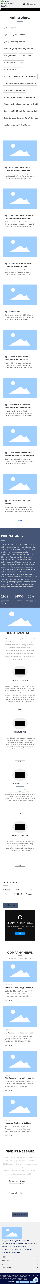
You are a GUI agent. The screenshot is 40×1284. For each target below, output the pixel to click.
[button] (19, 520)
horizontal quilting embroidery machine (18, 49)
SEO (14, 1278)
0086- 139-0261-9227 (26, 1249)
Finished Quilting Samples (13, 62)
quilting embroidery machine (14, 42)
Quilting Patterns (26, 56)
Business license (22, 1278)
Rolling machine (10, 56)
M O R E (20, 710)
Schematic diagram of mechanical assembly (20, 76)
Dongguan (8, 1278)
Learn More (8, 1000)
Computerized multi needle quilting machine (20, 83)
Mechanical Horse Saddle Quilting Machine (19, 97)
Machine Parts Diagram (12, 69)
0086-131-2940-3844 (10, 1249)
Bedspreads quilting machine (14, 90)
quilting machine (10, 28)
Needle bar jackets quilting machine (17, 125)
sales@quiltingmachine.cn (12, 1252)
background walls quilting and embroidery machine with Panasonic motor (18, 407)
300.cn (2, 1278)
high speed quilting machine (14, 35)
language (33, 4)
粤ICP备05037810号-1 (20, 1279)
